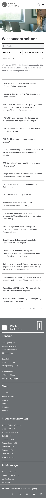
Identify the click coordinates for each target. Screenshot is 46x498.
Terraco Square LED (9, 443)
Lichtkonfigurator (8, 479)
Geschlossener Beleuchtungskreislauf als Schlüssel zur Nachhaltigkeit (19, 241)
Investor (5, 400)
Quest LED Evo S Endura (11, 425)
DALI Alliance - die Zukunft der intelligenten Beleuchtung (20, 185)
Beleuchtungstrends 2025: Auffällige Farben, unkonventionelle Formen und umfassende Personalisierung (21, 229)
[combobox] (23, 46)
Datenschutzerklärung (10, 475)
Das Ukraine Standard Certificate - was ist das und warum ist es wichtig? (21, 129)
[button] (38, 4)
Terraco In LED (7, 450)
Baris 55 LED (7, 436)
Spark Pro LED (7, 454)
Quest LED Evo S (8, 429)
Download (5, 407)
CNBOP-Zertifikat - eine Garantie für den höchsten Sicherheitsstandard (19, 84)
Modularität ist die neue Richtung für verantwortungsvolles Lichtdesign (17, 204)
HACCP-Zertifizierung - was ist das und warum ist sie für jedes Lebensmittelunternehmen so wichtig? (23, 152)
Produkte (5, 393)
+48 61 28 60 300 (8, 362)
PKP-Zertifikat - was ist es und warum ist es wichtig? (20, 140)
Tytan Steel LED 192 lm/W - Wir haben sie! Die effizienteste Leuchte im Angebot (21, 289)
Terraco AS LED (8, 447)
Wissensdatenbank (9, 472)
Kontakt (4, 411)
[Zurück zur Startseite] (11, 4)
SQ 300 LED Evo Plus (10, 432)
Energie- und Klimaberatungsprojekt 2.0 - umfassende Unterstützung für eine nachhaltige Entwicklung (22, 216)
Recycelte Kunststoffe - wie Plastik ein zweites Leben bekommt (21, 95)
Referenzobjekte (8, 396)
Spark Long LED (8, 457)
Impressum (6, 483)
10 (34, 309)
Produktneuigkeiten (15, 418)
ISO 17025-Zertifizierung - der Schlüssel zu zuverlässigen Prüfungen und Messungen (20, 119)
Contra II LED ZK (8, 439)
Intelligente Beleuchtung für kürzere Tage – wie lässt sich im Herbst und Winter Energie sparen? (22, 278)
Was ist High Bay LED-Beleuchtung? (17, 195)
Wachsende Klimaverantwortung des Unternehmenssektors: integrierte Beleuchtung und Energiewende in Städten (21, 253)
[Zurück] (4, 309)
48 (41, 309)
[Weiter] (23, 312)
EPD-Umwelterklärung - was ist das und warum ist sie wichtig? (22, 164)
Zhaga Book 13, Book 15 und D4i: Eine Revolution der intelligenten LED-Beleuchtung (22, 175)
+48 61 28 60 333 (8, 375)
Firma (4, 404)
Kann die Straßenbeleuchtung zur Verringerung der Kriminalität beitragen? (22, 299)
